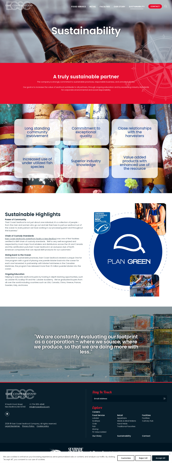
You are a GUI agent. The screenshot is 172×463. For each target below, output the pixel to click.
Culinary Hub (147, 421)
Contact (155, 6)
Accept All (160, 458)
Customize (126, 458)
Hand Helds (122, 423)
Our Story (119, 6)
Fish (94, 426)
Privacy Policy (28, 426)
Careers (96, 412)
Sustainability (137, 6)
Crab (94, 423)
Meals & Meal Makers (126, 421)
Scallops (96, 421)
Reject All (143, 458)
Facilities (146, 418)
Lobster (95, 418)
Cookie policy (43, 426)
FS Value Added (99, 432)
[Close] (169, 454)
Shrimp (95, 429)
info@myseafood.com (39, 407)
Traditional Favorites (126, 426)
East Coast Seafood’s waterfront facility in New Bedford (30, 238)
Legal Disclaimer (12, 426)
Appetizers (122, 418)
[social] (7, 414)
